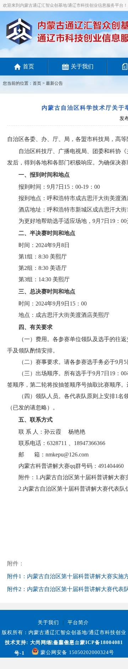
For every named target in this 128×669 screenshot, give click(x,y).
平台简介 (78, 622)
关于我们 (82, 66)
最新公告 (54, 83)
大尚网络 (40, 642)
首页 (28, 66)
